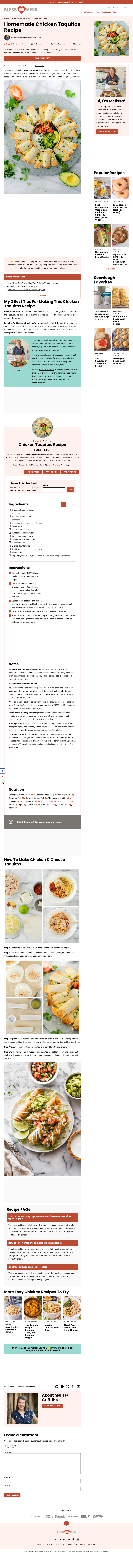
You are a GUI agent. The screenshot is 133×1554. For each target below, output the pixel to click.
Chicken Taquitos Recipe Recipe (22, 286)
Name (7, 1478)
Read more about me (107, 131)
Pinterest (54, 1350)
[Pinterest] (68, 1539)
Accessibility (72, 1551)
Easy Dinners (33, 18)
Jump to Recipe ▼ (42, 58)
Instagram (30, 1350)
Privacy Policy (53, 1551)
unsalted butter (30, 549)
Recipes (22, 18)
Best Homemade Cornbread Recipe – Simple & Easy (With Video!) (101, 212)
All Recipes (88, 12)
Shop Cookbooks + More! (107, 12)
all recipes (111, 269)
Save (71, 489)
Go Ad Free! (33, 472)
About (108, 7)
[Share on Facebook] (2, 771)
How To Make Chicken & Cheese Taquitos (26, 290)
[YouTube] (59, 1539)
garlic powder (29, 536)
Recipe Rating (10, 1445)
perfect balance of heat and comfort (48, 268)
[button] (5, 44)
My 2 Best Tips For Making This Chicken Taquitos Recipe (33, 283)
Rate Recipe (52, 472)
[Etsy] (78, 1539)
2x (68, 504)
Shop (63, 1544)
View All (42, 295)
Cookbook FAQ (52, 1544)
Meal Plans (73, 1544)
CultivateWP (104, 1551)
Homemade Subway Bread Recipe (102, 255)
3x (73, 504)
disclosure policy (39, 66)
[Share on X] (2, 782)
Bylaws (90, 1551)
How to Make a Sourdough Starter (102, 317)
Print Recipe (70, 472)
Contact (125, 7)
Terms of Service (82, 1551)
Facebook (41, 1350)
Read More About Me (53, 1406)
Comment (9, 1452)
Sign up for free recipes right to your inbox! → (66, 2)
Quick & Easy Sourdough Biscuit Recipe (120, 320)
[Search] (126, 12)
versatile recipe (46, 355)
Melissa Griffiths (18, 37)
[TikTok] (73, 1539)
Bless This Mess (11, 18)
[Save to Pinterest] (2, 776)
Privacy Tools (63, 1551)
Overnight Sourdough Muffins (119, 361)
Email (46, 485)
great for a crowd (46, 370)
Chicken (43, 18)
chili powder (28, 533)
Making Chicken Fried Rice (51, 1327)
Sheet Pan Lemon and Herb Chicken (71, 1327)
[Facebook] (64, 1539)
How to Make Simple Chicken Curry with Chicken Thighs (31, 1331)
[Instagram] (55, 1539)
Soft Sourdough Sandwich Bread (101, 362)
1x (64, 504)
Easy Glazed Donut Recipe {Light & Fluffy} (120, 208)
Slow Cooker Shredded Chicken (12, 1330)
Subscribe (116, 7)
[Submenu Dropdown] (93, 12)
